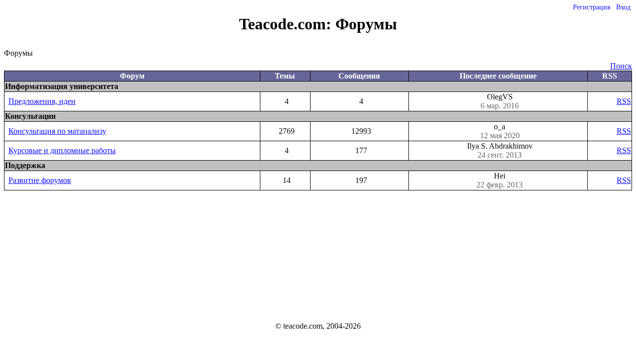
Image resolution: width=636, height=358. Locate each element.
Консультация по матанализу (57, 131)
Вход (623, 7)
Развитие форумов (39, 180)
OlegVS (499, 101)
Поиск (621, 66)
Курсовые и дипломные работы (62, 150)
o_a (500, 131)
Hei (500, 180)
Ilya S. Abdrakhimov (500, 150)
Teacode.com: (287, 24)
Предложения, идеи (42, 101)
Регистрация (591, 7)
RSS (624, 101)
